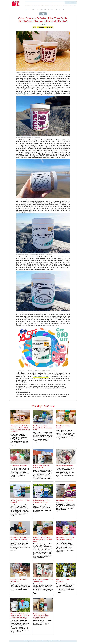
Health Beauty (49, 27)
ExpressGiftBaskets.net (58, 640)
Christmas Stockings (30, 6)
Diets (34, 27)
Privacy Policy (26, 640)
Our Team (43, 640)
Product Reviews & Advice (68, 6)
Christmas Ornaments (43, 6)
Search (71, 3)
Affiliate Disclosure (35, 640)
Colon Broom (41, 27)
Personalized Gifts (55, 6)
